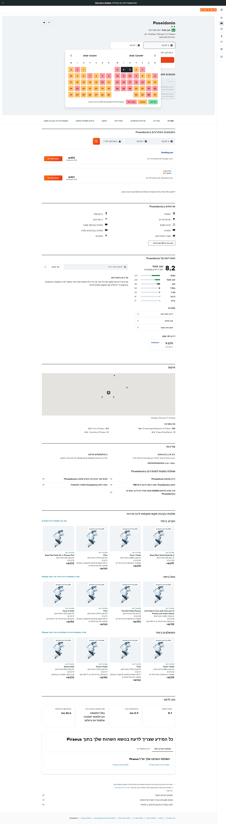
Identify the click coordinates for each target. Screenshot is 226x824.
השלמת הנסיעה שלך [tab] (162, 749)
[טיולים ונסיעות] (221, 49)
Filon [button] (105, 555)
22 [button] (142, 88)
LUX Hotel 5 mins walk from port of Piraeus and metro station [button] (159, 612)
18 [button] (124, 82)
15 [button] (142, 82)
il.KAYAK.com (170, 818)
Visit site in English (103, 3)
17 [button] (130, 82)
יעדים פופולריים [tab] (143, 749)
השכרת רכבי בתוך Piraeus (159, 765)
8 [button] (142, 76)
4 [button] (123, 69)
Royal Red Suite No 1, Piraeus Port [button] (59, 555)
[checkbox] (162, 344)
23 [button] (136, 88)
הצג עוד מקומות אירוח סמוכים (54, 521)
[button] (3, 3)
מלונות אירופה (151, 818)
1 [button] (142, 69)
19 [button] (117, 82)
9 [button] (136, 76)
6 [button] (155, 76)
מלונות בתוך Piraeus (120, 765)
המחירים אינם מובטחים (122, 788)
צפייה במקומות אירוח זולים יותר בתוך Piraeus (61, 576)
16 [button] (136, 82)
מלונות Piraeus (86, 818)
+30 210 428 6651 (167, 37)
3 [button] (130, 69)
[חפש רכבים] (221, 28)
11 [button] (123, 76)
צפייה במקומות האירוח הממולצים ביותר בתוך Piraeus (64, 632)
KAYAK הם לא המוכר (164, 795)
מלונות (161, 818)
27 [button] (155, 94)
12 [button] (117, 76)
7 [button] (148, 76)
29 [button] (142, 94)
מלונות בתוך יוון (138, 818)
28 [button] (149, 94)
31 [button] (71, 94)
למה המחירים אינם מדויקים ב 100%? (156, 804)
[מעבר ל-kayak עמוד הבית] (208, 9)
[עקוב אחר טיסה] (221, 41)
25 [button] (123, 88)
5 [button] (117, 69)
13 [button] (155, 82)
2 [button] (136, 69)
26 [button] (117, 88)
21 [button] (149, 88)
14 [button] (149, 82)
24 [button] (130, 88)
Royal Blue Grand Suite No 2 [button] (162, 555)
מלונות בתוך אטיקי (124, 818)
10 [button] (130, 76)
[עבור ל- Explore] (221, 36)
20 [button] (155, 88)
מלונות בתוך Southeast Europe (104, 818)
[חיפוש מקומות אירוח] (221, 23)
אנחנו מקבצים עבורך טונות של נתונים (156, 800)
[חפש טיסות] (221, 17)
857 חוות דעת (155, 30)
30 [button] (136, 94)
